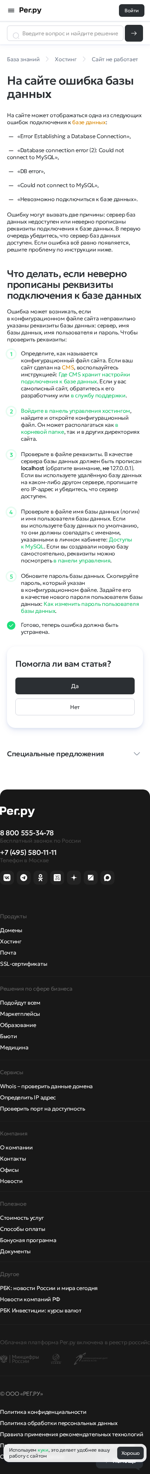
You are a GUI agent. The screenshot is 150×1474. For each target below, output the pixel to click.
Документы (15, 1251)
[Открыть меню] (11, 10)
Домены (11, 930)
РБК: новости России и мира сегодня (49, 1287)
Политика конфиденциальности (43, 1411)
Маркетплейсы (20, 1013)
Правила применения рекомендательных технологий (71, 1434)
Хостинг (11, 941)
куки (43, 1450)
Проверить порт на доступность (42, 1108)
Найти (134, 33)
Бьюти (8, 1036)
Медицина (14, 1047)
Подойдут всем (20, 1002)
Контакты (13, 1158)
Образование (18, 1024)
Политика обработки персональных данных (59, 1422)
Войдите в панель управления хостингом (75, 410)
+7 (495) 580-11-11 (28, 852)
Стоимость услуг (22, 1217)
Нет (75, 706)
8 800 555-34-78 (27, 832)
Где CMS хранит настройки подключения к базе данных (75, 378)
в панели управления (81, 560)
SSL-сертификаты (23, 963)
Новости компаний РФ (30, 1299)
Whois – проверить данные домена (46, 1086)
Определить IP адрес (28, 1097)
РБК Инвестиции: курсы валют (40, 1310)
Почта (8, 952)
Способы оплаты (22, 1228)
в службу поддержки (98, 395)
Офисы (9, 1169)
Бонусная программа (28, 1239)
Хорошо (130, 1453)
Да (74, 685)
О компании (16, 1147)
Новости (11, 1180)
